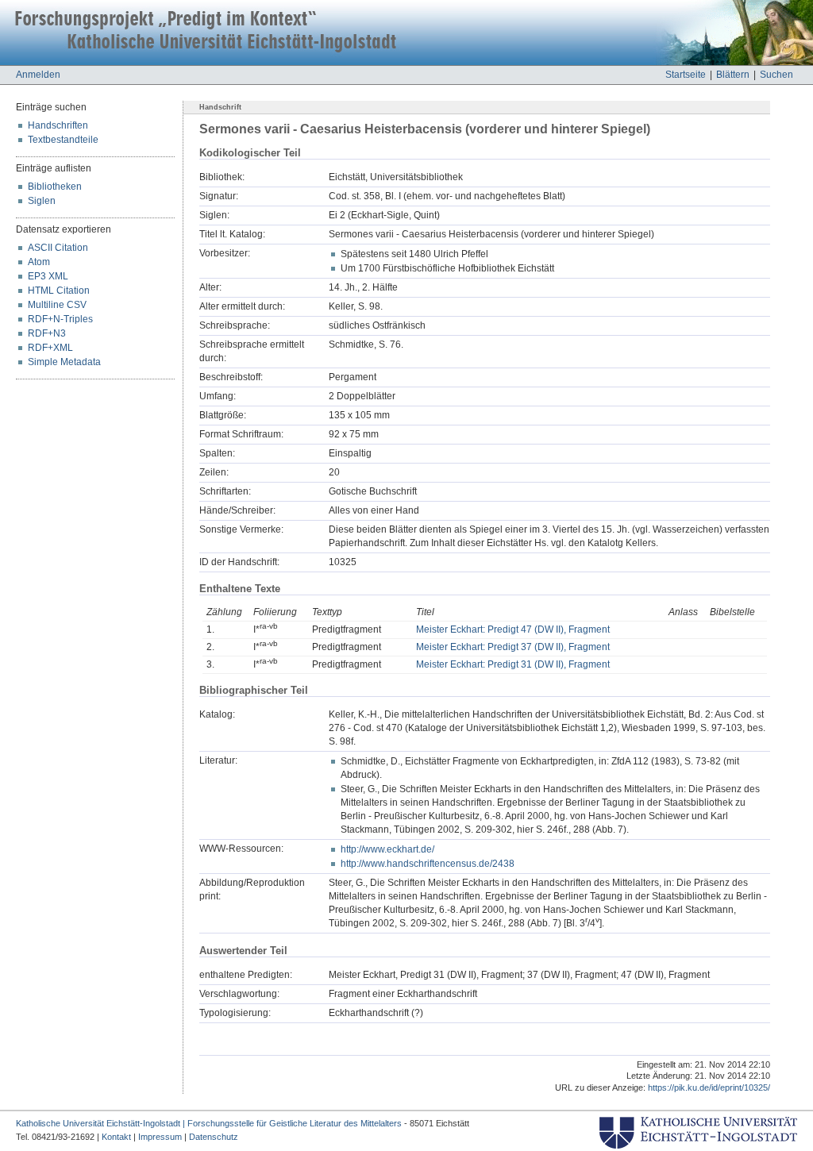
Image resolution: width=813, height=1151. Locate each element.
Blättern (732, 74)
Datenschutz (213, 1136)
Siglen (42, 200)
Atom (39, 262)
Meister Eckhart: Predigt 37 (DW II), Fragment (513, 646)
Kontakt (116, 1136)
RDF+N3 (47, 333)
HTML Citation (59, 290)
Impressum (160, 1136)
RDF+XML (50, 347)
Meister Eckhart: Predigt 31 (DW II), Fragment (513, 664)
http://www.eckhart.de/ (387, 849)
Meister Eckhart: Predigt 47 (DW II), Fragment (513, 629)
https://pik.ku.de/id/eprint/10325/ (709, 1087)
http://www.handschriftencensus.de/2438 (427, 863)
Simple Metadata (64, 362)
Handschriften (58, 125)
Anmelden (38, 74)
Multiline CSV (57, 304)
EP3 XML (48, 276)
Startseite (685, 74)
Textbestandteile (63, 139)
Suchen (776, 74)
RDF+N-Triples (60, 319)
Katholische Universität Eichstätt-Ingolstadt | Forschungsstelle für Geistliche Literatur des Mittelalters (209, 1123)
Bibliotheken (55, 186)
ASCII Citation (58, 247)
